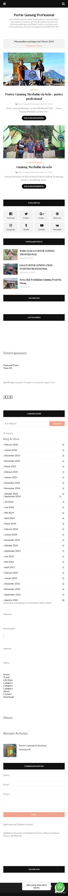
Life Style (8, 680)
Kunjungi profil (25, 749)
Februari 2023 (34, 572)
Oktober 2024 (34, 493)
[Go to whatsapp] (60, 886)
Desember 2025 (34, 455)
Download (8, 696)
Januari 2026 (34, 450)
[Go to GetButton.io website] (60, 893)
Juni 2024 (34, 507)
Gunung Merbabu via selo (34, 167)
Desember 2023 (34, 540)
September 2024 (32, 496)
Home (6, 674)
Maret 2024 (34, 523)
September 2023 (34, 551)
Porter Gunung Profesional (34, 15)
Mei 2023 (34, 562)
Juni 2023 (34, 556)
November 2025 (34, 461)
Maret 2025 (34, 466)
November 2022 (34, 589)
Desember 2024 (34, 482)
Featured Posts (11, 365)
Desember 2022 (34, 583)
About (6, 691)
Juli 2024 (34, 501)
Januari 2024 (34, 534)
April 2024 (34, 518)
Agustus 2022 (34, 600)
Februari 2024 (34, 529)
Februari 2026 (34, 444)
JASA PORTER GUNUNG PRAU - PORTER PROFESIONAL (37, 267)
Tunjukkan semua (34, 45)
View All (7, 368)
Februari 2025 (34, 472)
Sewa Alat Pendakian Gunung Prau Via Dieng (40, 281)
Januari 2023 (34, 578)
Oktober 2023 (34, 545)
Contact (7, 694)
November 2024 (34, 488)
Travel (6, 677)
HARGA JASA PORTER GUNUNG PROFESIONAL (37, 252)
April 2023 (34, 567)
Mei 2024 (34, 512)
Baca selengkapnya (34, 118)
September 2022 (34, 594)
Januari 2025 (34, 477)
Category (8, 682)
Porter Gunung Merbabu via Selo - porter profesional (34, 96)
